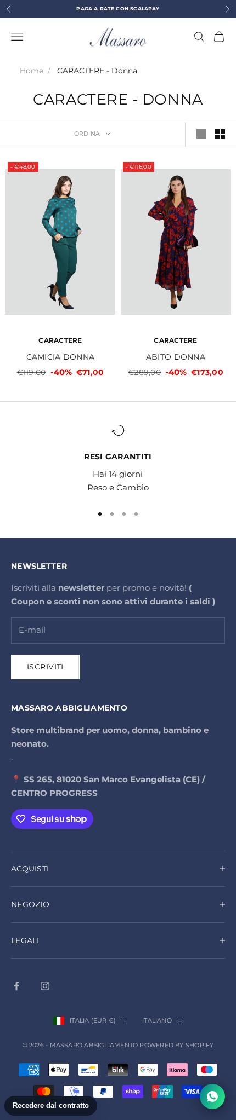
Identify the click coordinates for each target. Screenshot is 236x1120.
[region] (118, 459)
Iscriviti (45, 667)
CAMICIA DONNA (60, 357)
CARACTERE (60, 340)
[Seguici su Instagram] (45, 985)
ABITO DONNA (175, 357)
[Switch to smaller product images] (220, 134)
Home (31, 71)
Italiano (157, 1020)
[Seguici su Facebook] (16, 985)
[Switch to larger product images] (201, 134)
